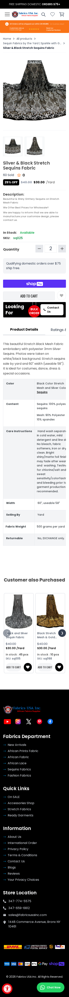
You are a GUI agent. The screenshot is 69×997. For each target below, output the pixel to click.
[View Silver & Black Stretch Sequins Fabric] (34, 146)
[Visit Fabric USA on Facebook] (50, 721)
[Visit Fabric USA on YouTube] (7, 721)
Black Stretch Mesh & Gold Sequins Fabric (47, 635)
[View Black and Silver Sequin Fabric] (18, 611)
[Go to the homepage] (25, 14)
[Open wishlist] (52, 14)
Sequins (42, 392)
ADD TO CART (29, 295)
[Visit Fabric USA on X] (29, 721)
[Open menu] (7, 14)
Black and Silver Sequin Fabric (17, 635)
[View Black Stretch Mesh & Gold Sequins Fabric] (50, 611)
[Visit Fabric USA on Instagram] (18, 721)
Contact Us (53, 310)
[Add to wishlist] (61, 295)
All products (24, 39)
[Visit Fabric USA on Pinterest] (39, 721)
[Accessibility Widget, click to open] (7, 988)
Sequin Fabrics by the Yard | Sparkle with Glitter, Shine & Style (32, 43)
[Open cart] (62, 14)
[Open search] (43, 14)
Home (7, 39)
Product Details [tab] (24, 329)
